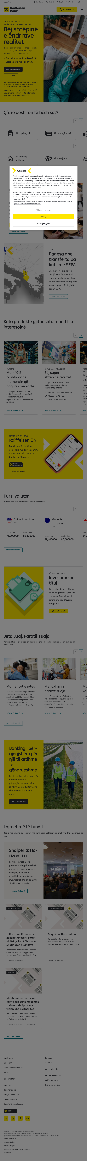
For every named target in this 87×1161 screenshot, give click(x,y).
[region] (43, 198)
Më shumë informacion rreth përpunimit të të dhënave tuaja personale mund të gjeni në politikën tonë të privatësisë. (42, 202)
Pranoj (43, 217)
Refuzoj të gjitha (43, 224)
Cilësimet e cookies (43, 210)
